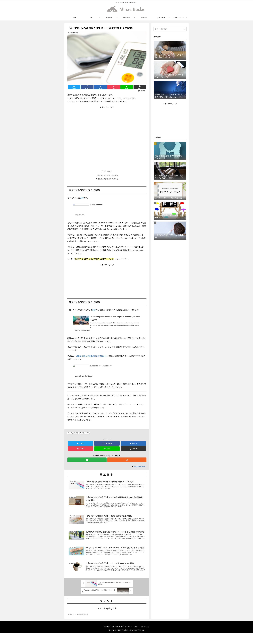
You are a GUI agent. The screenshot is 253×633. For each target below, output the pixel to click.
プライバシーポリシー (132, 627)
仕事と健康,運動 (74, 433)
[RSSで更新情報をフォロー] (126, 459)
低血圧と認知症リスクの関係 (107, 179)
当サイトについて (117, 627)
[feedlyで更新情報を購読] (87, 459)
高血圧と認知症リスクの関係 (107, 175)
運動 (88, 433)
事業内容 (107, 627)
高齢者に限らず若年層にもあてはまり (91, 356)
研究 (81, 198)
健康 (83, 433)
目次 (104, 171)
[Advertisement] (106, 122)
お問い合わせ (145, 627)
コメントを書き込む (107, 608)
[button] (140, 87)
